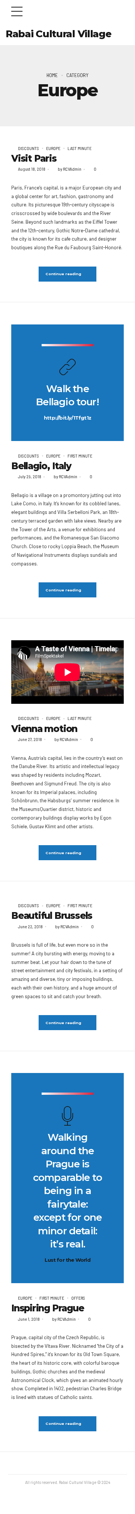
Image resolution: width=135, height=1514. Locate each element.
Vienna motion (44, 728)
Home (52, 75)
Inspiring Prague (47, 1308)
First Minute (80, 455)
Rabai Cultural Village (58, 34)
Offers (78, 1297)
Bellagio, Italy (41, 465)
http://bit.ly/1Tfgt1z (67, 418)
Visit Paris (34, 158)
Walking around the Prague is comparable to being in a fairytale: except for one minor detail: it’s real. (67, 1190)
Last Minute (80, 148)
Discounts (28, 148)
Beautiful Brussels (51, 915)
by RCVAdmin (69, 168)
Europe (53, 148)
